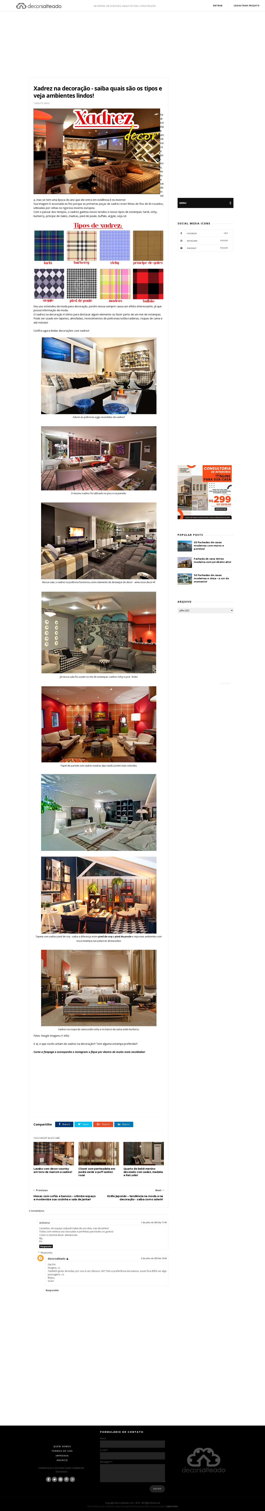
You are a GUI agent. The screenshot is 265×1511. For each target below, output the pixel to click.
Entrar (218, 5)
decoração (58, 1109)
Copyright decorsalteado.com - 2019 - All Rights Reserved (132, 1502)
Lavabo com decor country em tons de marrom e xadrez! (53, 1170)
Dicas (68, 1109)
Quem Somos (62, 1446)
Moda (76, 1109)
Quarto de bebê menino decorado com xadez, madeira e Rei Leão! (143, 1172)
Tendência (106, 1109)
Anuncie (62, 1460)
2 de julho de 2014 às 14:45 (154, 1258)
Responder (46, 1246)
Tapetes (96, 1109)
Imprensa (62, 1456)
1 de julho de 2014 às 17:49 (154, 1222)
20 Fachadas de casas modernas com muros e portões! (209, 545)
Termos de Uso (62, 1451)
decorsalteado (56, 1258)
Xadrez (117, 1109)
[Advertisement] (132, 44)
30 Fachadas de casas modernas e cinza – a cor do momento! (211, 578)
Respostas (46, 1252)
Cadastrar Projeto (246, 5)
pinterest (207, 248)
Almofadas (47, 1109)
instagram (207, 241)
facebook (207, 233)
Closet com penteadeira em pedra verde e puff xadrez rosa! (96, 1172)
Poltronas (85, 1109)
